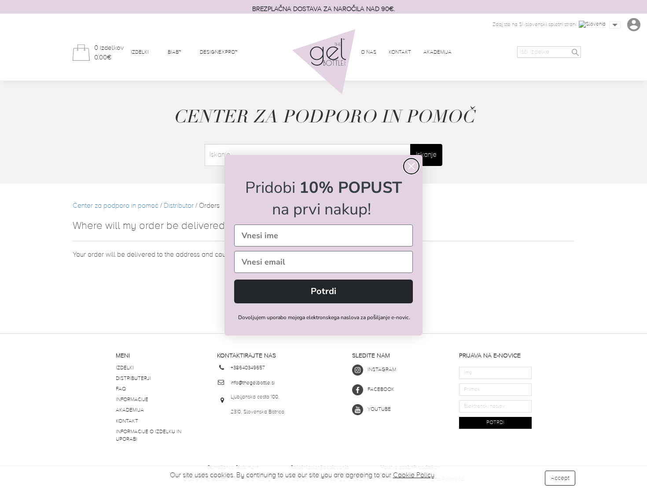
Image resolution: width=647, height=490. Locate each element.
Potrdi (323, 291)
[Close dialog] (411, 166)
